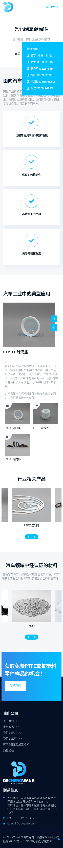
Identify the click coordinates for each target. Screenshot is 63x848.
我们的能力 (10, 733)
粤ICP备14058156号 (22, 841)
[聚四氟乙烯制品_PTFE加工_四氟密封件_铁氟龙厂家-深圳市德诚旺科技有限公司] (8, 7)
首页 (17, 53)
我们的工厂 (10, 739)
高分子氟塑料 (44, 841)
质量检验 (8, 750)
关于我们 (8, 721)
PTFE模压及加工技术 (16, 744)
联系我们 (15, 686)
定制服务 (8, 727)
